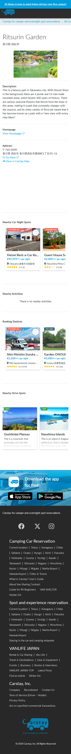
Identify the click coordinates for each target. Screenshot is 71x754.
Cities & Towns (38, 574)
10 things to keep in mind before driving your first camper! (35, 4)
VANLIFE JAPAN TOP (21, 670)
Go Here (11, 157)
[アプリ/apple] (20, 496)
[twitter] (37, 526)
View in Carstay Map (17, 161)
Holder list (15, 595)
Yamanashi (15, 563)
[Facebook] (21, 526)
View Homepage (12, 133)
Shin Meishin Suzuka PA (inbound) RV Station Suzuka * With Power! (23, 354)
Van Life (40, 655)
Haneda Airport (17, 574)
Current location (18, 547)
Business (26, 665)
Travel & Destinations (21, 660)
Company (14, 690)
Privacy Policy (17, 700)
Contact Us (48, 690)
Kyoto (12, 568)
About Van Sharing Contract (24, 584)
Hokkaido (16, 558)
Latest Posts (45, 670)
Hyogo (38, 553)
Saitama (15, 553)
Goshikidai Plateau (17, 434)
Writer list (34, 676)
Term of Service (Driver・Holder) (27, 695)
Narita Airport (49, 568)
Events (13, 665)
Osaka (27, 553)
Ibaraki (52, 558)
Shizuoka (29, 563)
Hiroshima (56, 563)
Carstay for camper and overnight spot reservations (31, 21)
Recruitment (31, 690)
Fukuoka (59, 553)
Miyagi (23, 568)
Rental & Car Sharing (20, 655)
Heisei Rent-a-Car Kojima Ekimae (23, 255)
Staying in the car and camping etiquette (31, 640)
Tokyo (34, 547)
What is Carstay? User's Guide (26, 579)
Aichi (48, 553)
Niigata (35, 568)
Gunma (30, 558)
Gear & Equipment (47, 660)
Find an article (17, 676)
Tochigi (41, 558)
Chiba (59, 547)
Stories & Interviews (45, 665)
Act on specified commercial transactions (32, 706)
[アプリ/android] (50, 496)
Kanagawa (47, 547)
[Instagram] (51, 526)
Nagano (42, 563)
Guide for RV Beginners (22, 589)
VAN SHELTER (48, 589)
